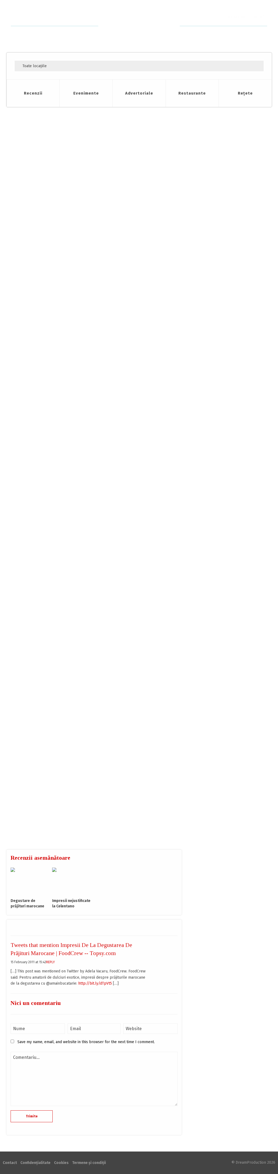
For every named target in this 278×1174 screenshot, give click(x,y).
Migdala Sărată (221, 290)
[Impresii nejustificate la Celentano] (71, 881)
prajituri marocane (68, 144)
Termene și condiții (89, 1162)
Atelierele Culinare (67, 192)
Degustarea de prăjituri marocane (45, 181)
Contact (257, 17)
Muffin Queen (220, 343)
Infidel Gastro (220, 325)
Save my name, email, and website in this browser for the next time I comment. (86, 1042)
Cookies (61, 1162)
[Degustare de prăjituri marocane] (30, 881)
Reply (50, 962)
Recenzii (33, 93)
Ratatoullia (218, 360)
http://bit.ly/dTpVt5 (95, 983)
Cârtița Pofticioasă (32, 136)
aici (40, 667)
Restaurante (192, 93)
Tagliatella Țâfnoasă (226, 378)
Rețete (245, 93)
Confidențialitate (35, 1162)
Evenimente (86, 93)
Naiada (215, 395)
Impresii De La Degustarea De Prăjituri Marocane (82, 119)
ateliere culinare (39, 144)
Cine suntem (236, 17)
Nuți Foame (218, 307)
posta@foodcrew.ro (140, 838)
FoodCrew (139, 26)
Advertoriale (139, 93)
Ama (110, 696)
